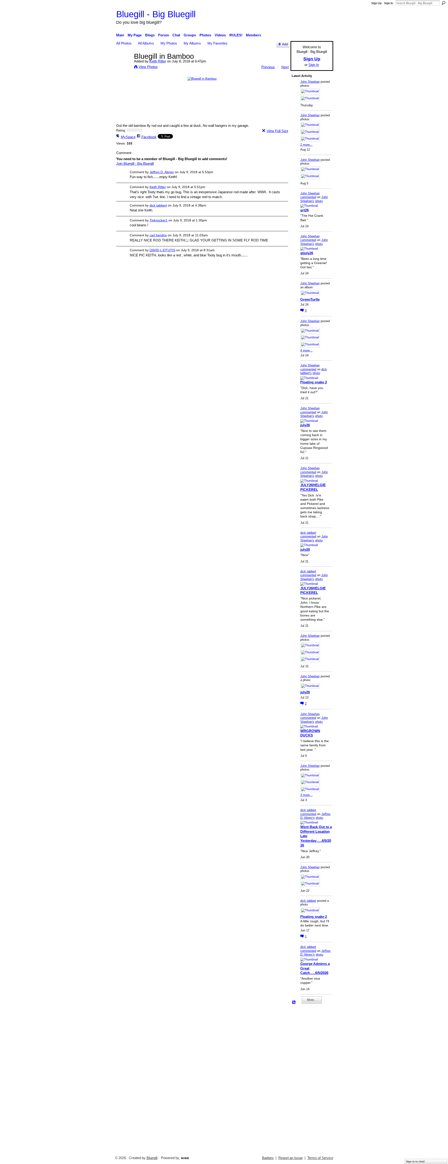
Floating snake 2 (313, 382)
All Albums (146, 43)
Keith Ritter (157, 61)
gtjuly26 (306, 253)
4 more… (306, 350)
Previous (268, 67)
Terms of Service (320, 1158)
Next (285, 67)
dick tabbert (158, 205)
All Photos (124, 43)
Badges (268, 1158)
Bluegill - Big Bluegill (156, 14)
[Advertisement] (306, 1078)
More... (312, 1000)
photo (319, 201)
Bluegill (152, 1158)
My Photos (169, 43)
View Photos (148, 67)
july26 (305, 425)
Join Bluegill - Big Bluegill (135, 163)
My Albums (192, 43)
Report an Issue (290, 1158)
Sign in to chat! (415, 1161)
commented (308, 197)
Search (443, 3)
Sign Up (376, 3)
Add (285, 44)
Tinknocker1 (159, 220)
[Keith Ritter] (123, 65)
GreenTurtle (310, 299)
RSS (294, 1002)
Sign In (388, 3)
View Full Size (277, 131)
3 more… (306, 795)
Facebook (149, 137)
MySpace (128, 137)
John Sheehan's (314, 199)
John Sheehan (310, 81)
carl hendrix (158, 235)
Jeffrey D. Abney (162, 172)
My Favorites (217, 43)
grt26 (304, 210)
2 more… (306, 144)
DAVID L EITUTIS (162, 250)
